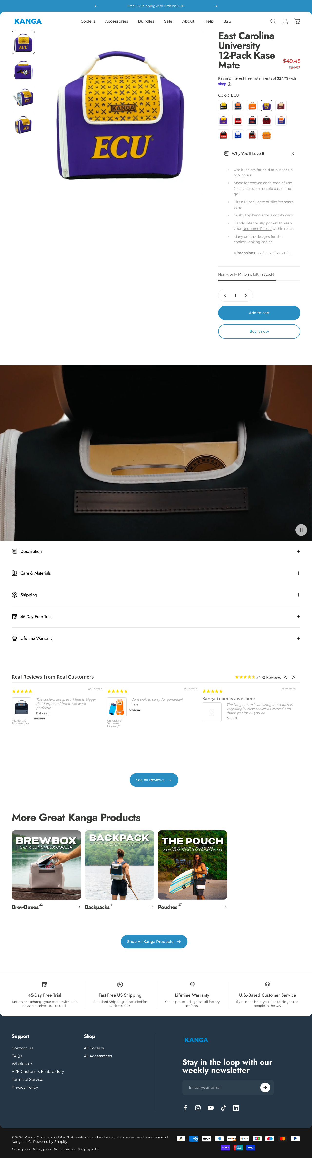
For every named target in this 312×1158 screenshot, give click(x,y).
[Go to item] (23, 42)
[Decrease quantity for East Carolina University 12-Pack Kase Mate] (224, 295)
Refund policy (21, 1149)
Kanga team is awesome (228, 698)
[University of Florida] (281, 120)
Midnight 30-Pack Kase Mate (20, 722)
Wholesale (22, 1063)
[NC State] (238, 120)
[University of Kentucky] (238, 134)
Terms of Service (27, 1079)
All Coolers (94, 1048)
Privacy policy (42, 1149)
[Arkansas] (266, 120)
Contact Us (22, 1048)
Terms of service (64, 1149)
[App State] (223, 105)
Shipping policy (88, 1149)
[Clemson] (252, 105)
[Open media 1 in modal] (121, 113)
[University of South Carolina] (252, 134)
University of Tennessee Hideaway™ (114, 723)
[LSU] (223, 120)
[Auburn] (238, 105)
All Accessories (98, 1055)
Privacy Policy (25, 1087)
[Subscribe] (265, 1087)
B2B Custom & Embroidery (38, 1071)
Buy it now (259, 331)
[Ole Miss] (252, 120)
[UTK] (266, 134)
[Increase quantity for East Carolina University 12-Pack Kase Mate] (247, 295)
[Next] (216, 6)
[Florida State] (281, 105)
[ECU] (266, 105)
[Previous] (96, 6)
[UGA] (223, 134)
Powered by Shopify (50, 1141)
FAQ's (17, 1055)
